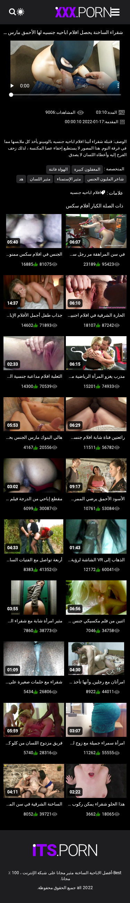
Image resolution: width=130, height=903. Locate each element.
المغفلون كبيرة (87, 169)
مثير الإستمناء (69, 179)
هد (21, 179)
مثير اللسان (40, 179)
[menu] (115, 12)
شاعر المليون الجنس (105, 179)
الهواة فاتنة (58, 169)
